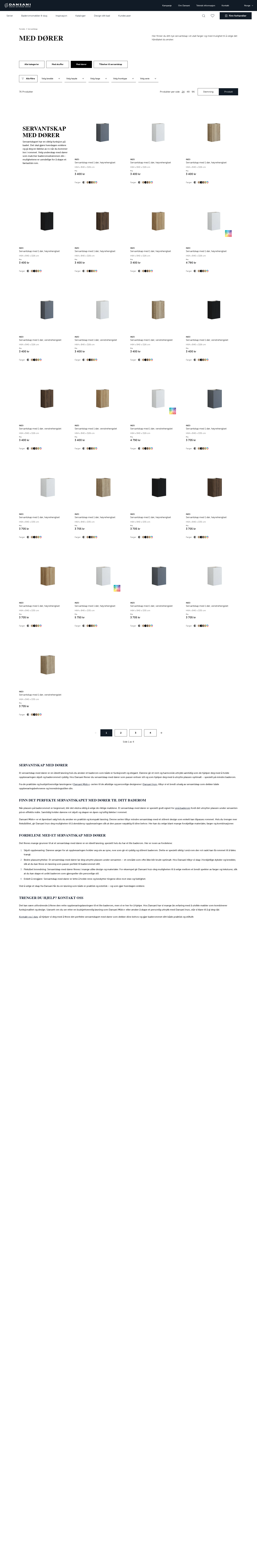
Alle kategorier (32, 64)
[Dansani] (18, 5)
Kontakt (225, 5)
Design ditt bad (102, 15)
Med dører (81, 64)
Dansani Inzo (150, 784)
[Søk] (203, 16)
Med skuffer (58, 64)
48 (188, 91)
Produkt (228, 91)
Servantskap (32, 29)
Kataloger (80, 15)
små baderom (182, 808)
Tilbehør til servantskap (110, 64)
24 (183, 91)
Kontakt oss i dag (28, 916)
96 (193, 91)
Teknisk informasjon (205, 5)
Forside (22, 29)
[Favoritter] (212, 16)
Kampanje (167, 5)
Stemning (208, 91)
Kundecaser (124, 15)
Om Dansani (184, 5)
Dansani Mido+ (81, 784)
